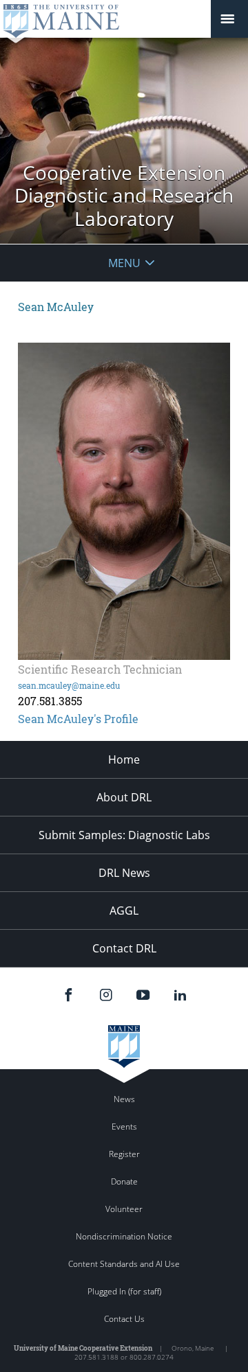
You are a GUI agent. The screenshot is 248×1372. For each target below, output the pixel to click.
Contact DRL (124, 948)
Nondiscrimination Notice (124, 1236)
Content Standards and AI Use (124, 1264)
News (124, 1099)
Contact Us (124, 1319)
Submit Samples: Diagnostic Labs (124, 835)
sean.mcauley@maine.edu (69, 685)
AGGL (124, 910)
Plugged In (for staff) (124, 1291)
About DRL (124, 797)
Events (124, 1126)
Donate (124, 1181)
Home (124, 759)
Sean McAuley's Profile (78, 718)
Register (124, 1154)
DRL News (124, 872)
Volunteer (124, 1209)
